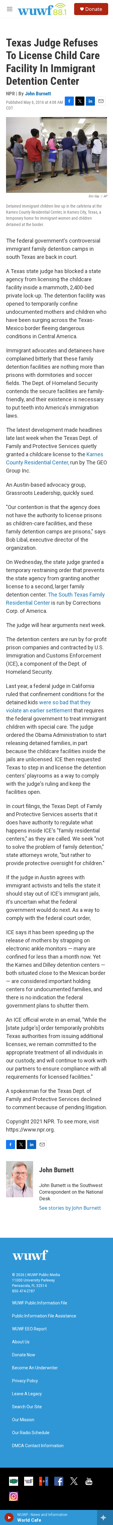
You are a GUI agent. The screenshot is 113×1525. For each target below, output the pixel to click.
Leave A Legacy (27, 1394)
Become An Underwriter (35, 1368)
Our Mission (23, 1420)
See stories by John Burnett (70, 1208)
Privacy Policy (25, 1381)
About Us (21, 1342)
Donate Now (23, 1355)
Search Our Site (27, 1407)
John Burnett (38, 94)
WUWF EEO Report (29, 1329)
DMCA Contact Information (38, 1446)
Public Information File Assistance (44, 1316)
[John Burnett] (19, 1179)
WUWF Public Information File (39, 1303)
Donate (93, 9)
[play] (9, 1517)
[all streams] (105, 1517)
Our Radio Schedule (30, 1433)
